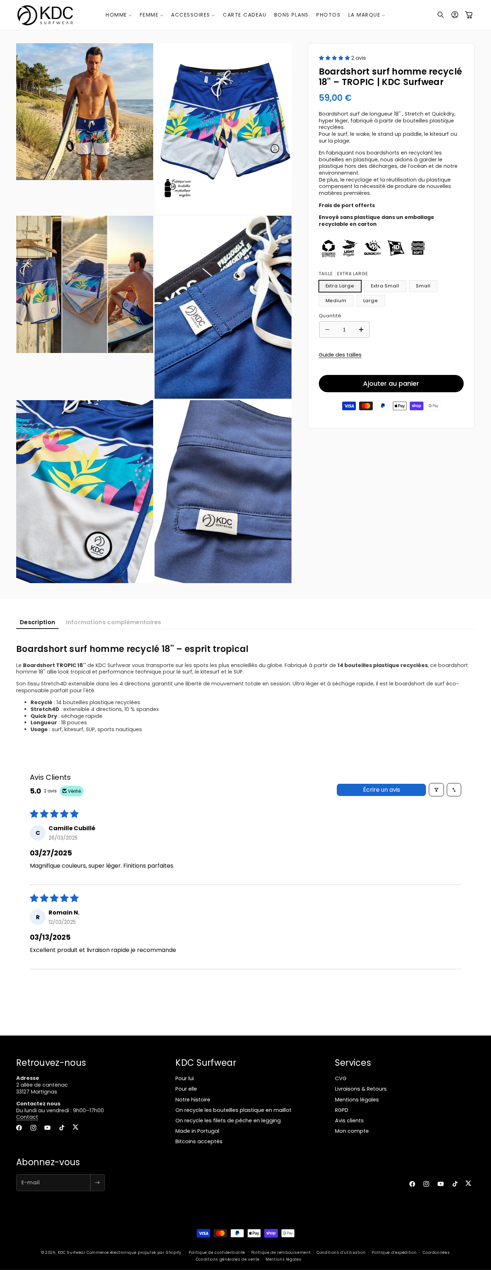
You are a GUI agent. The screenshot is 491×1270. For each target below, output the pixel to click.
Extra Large (340, 285)
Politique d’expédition (394, 1252)
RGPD (341, 1110)
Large (370, 300)
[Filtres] (436, 789)
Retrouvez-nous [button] (51, 1062)
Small (423, 285)
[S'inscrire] (97, 1182)
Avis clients (349, 1120)
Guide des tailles (340, 354)
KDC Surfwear (72, 1252)
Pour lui (184, 1078)
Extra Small (385, 285)
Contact (27, 1117)
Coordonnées (436, 1252)
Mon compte (352, 1131)
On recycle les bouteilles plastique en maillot (233, 1110)
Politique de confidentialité (217, 1252)
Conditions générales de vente (228, 1259)
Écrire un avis (381, 790)
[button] (119, 15)
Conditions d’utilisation (341, 1252)
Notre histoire (192, 1099)
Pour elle (186, 1088)
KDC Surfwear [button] (205, 1062)
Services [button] (353, 1062)
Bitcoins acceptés (198, 1141)
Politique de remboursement (281, 1252)
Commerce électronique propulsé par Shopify (134, 1252)
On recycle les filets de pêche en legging (228, 1120)
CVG (341, 1078)
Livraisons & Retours (361, 1088)
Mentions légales (357, 1099)
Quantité (330, 315)
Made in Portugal (197, 1131)
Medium (336, 300)
